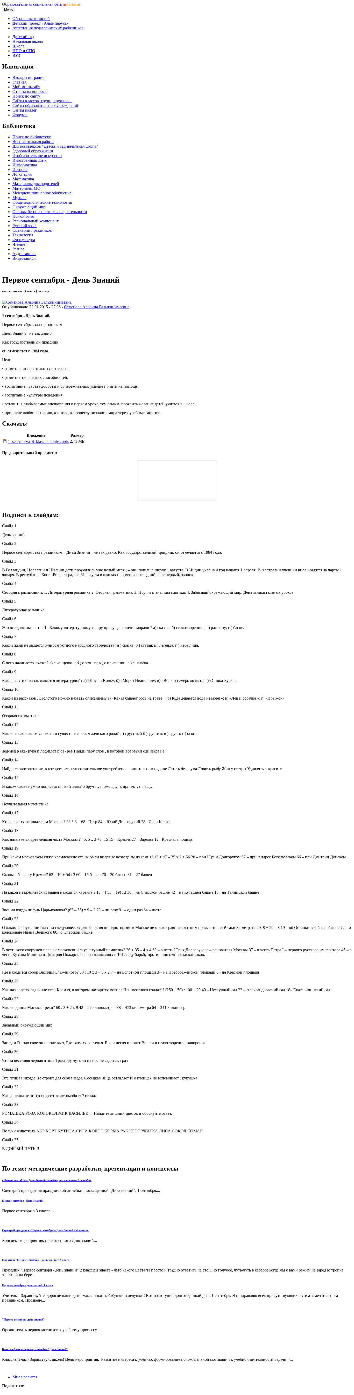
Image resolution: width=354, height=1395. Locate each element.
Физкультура (23, 239)
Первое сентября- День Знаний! (23, 1200)
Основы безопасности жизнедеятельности (49, 211)
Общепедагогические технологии (42, 202)
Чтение (18, 244)
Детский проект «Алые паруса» (40, 23)
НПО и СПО (23, 51)
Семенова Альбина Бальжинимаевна (96, 307)
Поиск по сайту (26, 96)
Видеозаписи (24, 258)
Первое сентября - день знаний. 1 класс (27, 1285)
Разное (18, 249)
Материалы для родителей (35, 183)
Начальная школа (27, 41)
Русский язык (24, 225)
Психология (23, 216)
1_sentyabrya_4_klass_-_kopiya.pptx (38, 441)
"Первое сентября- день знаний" (23, 1319)
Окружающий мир (28, 207)
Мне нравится (24, 1377)
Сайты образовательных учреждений (45, 105)
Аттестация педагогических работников (47, 28)
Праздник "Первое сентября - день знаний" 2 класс (35, 1259)
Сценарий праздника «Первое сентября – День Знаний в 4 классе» (45, 1230)
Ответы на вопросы (29, 91)
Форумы (19, 115)
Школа (18, 46)
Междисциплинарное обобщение (42, 193)
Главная (19, 82)
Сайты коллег (24, 110)
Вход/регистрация (28, 77)
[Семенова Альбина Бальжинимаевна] (37, 302)
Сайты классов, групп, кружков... (42, 101)
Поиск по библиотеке (31, 137)
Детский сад (23, 37)
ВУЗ (16, 55)
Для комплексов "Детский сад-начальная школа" (55, 146)
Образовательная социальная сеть (41, 4)
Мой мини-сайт (26, 87)
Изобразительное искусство (37, 155)
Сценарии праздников (32, 230)
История (19, 169)
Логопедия (22, 174)
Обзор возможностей (31, 18)
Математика (23, 179)
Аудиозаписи (24, 253)
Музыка (19, 197)
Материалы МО (26, 188)
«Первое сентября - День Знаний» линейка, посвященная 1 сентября (46, 1180)
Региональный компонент (35, 221)
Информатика (24, 165)
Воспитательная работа (33, 141)
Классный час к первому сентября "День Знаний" (35, 1349)
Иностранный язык (29, 160)
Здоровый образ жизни (32, 151)
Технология (22, 235)
